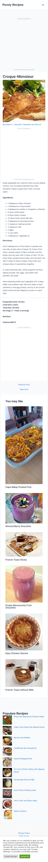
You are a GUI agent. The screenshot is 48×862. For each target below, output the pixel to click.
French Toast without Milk (19, 689)
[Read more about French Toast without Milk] (23, 673)
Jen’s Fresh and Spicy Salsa (25, 801)
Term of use (24, 836)
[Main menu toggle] (43, 4)
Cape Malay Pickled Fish (18, 487)
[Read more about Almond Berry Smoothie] (23, 508)
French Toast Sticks (16, 559)
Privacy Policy (24, 833)
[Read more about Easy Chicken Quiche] (23, 632)
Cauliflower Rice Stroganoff (25, 748)
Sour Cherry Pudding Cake (25, 790)
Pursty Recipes (13, 4)
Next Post (24, 389)
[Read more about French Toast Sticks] (23, 544)
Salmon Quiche (20, 811)
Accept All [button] (25, 856)
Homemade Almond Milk (24, 780)
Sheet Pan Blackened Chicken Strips (29, 716)
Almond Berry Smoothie (18, 526)
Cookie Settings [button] (11, 856)
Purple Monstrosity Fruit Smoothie (18, 606)
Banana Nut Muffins (22, 738)
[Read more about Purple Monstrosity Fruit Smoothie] (23, 584)
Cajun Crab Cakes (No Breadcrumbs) (29, 727)
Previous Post (24, 385)
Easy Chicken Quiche (16, 653)
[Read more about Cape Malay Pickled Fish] (23, 445)
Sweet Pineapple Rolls (23, 759)
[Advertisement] (24, 44)
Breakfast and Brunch (32, 124)
